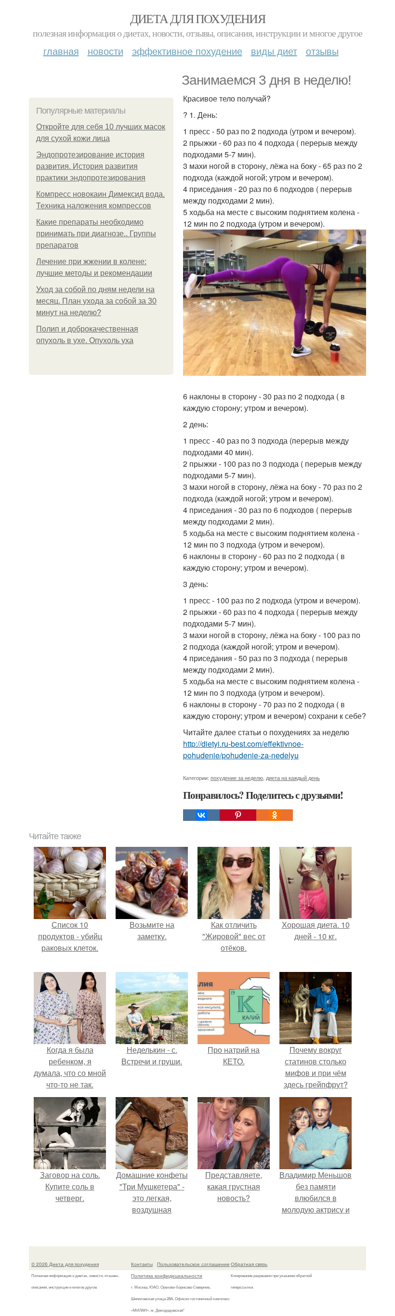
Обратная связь (249, 1264)
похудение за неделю (237, 777)
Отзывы (322, 51)
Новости (105, 51)
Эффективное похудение (187, 51)
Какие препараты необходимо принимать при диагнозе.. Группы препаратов (96, 233)
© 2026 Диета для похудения (65, 1264)
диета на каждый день (293, 777)
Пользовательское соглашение (193, 1264)
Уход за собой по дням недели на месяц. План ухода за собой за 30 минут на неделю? (96, 301)
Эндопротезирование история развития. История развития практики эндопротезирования (90, 166)
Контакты (142, 1264)
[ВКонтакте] (201, 815)
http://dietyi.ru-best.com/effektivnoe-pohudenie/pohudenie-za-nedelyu (243, 749)
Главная (61, 51)
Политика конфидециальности (166, 1275)
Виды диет (274, 51)
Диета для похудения (197, 18)
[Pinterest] (238, 815)
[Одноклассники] (274, 815)
